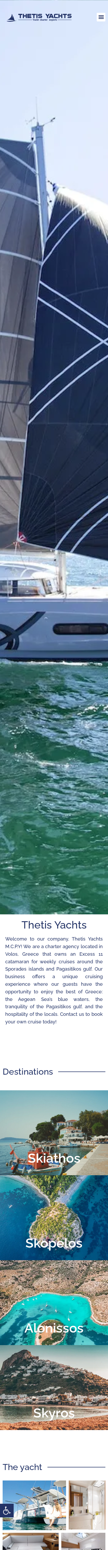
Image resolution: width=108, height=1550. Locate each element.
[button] (7, 1510)
